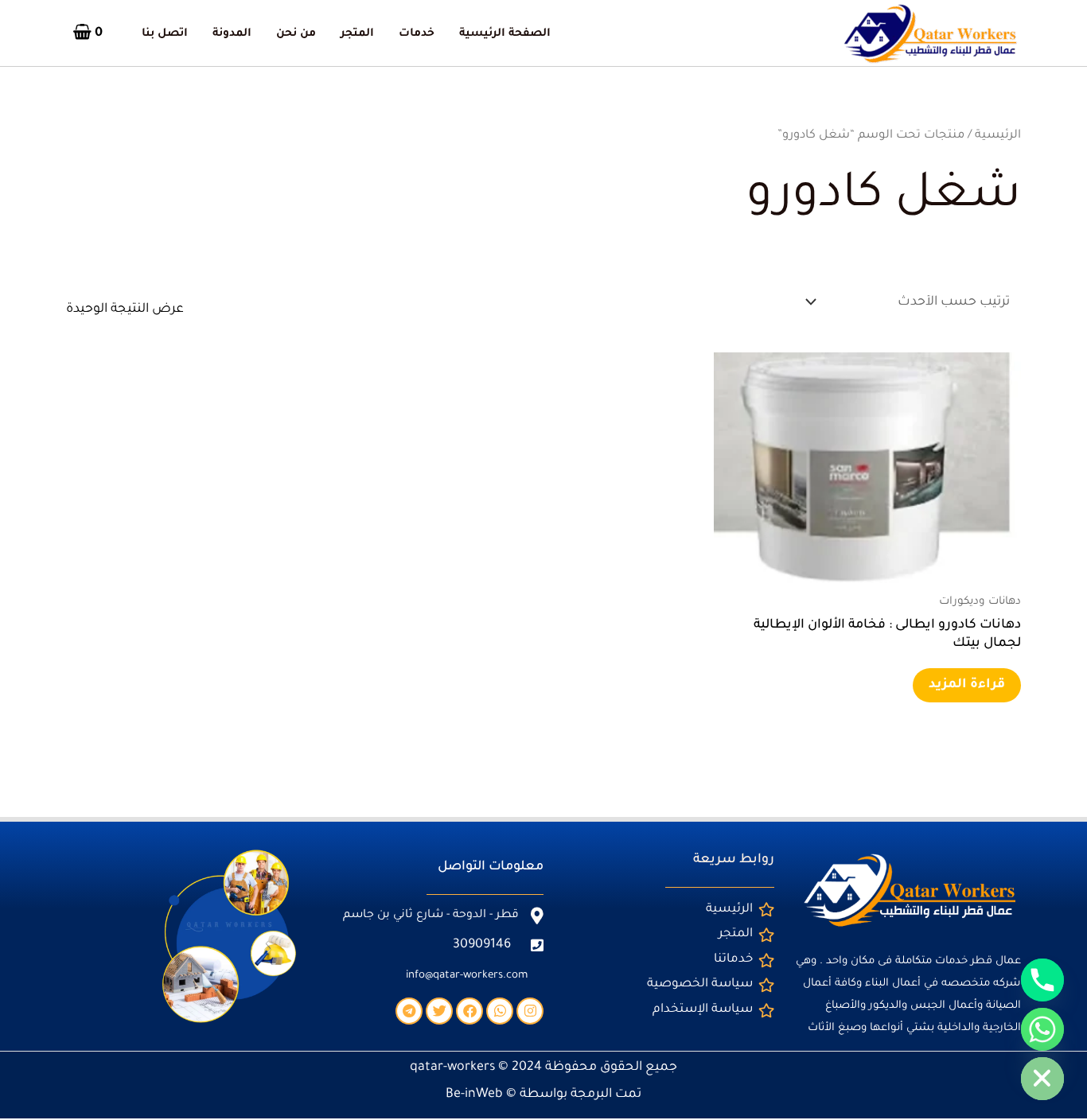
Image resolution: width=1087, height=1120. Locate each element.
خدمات (416, 34)
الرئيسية (998, 135)
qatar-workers (452, 1067)
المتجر (357, 34)
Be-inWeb (474, 1094)
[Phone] (1042, 980)
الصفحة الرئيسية (505, 34)
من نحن (296, 34)
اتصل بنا (165, 34)
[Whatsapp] (1042, 1029)
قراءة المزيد (967, 685)
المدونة (231, 34)
